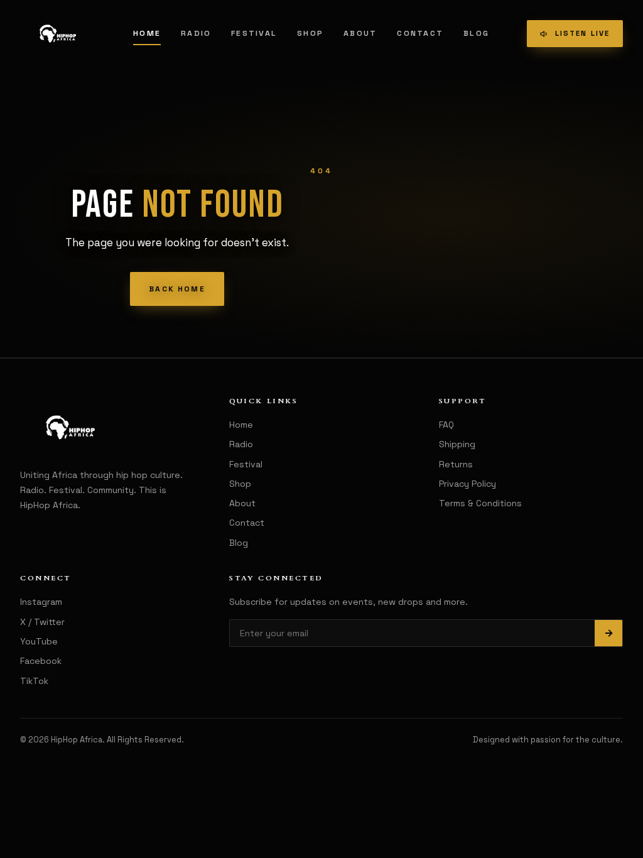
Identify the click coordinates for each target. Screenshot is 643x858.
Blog (476, 33)
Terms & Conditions (480, 503)
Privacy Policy (467, 483)
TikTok (34, 681)
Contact (420, 33)
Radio (196, 33)
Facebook (41, 660)
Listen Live (582, 33)
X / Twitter (42, 621)
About (360, 33)
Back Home (177, 289)
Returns (456, 464)
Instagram (41, 601)
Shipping (457, 444)
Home (147, 33)
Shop (310, 33)
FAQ (446, 424)
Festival (254, 33)
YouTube (39, 641)
